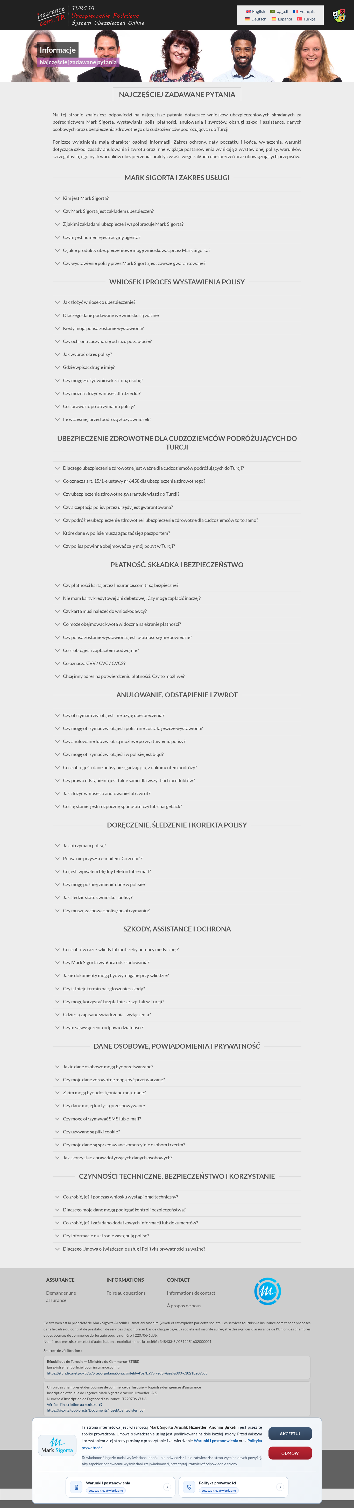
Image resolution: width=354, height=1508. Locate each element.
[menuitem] (255, 11)
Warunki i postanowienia (216, 1440)
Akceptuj (290, 1433)
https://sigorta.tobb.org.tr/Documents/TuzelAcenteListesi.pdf (96, 1410)
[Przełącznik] (58, 198)
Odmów (290, 1453)
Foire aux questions (126, 1293)
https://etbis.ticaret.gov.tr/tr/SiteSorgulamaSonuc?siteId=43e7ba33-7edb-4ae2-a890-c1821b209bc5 (127, 1373)
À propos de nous (184, 1305)
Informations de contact (191, 1293)
